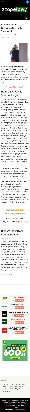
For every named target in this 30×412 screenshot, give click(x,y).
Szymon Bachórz (6, 391)
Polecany (10, 25)
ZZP (22, 25)
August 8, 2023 (22, 221)
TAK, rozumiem (9, 409)
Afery (3, 25)
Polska (17, 25)
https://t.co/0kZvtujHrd (15, 213)
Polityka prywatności (19, 409)
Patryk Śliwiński (15, 35)
